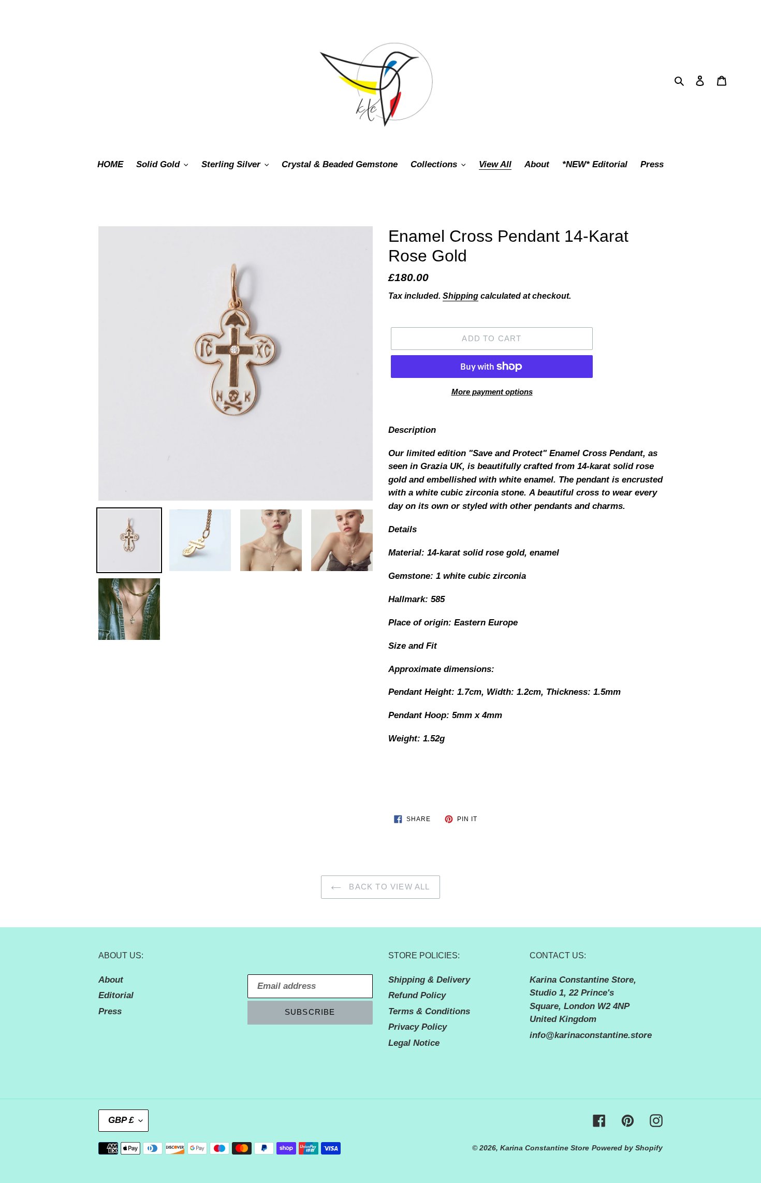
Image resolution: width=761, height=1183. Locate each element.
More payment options (492, 391)
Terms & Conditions (429, 1011)
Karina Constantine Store (544, 1148)
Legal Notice (414, 1043)
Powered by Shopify (627, 1148)
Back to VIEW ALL (388, 886)
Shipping (460, 295)
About (110, 980)
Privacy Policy (417, 1027)
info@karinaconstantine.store (591, 1035)
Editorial (116, 995)
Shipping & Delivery (429, 980)
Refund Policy (417, 995)
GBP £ (121, 1120)
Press (110, 1011)
